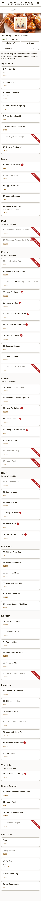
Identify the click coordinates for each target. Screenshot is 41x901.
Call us (31, 43)
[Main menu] (3, 3)
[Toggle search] (38, 49)
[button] (20, 72)
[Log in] (38, 3)
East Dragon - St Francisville (20, 2)
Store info (12, 43)
